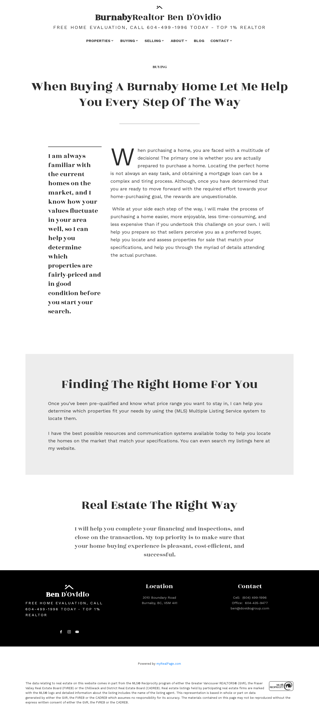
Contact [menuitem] (219, 40)
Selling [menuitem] (153, 40)
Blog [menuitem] (199, 40)
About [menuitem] (177, 40)
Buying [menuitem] (127, 40)
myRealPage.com (168, 663)
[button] (61, 631)
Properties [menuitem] (98, 40)
